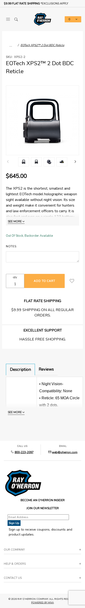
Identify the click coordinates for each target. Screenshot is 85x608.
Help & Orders (15, 564)
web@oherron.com (64, 452)
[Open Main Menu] (8, 19)
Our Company (14, 550)
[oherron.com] (42, 18)
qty (15, 277)
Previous (8, 161)
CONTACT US (13, 578)
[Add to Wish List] (72, 281)
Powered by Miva (42, 602)
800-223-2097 (24, 452)
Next (75, 161)
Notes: (11, 246)
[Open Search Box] (16, 19)
